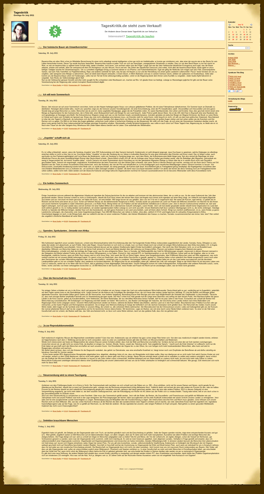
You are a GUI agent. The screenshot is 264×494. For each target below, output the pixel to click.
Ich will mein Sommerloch (56, 94)
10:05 (66, 128)
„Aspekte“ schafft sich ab (56, 138)
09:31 (66, 85)
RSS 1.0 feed (235, 79)
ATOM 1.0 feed (235, 85)
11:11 (66, 316)
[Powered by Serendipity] (236, 110)
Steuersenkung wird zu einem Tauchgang (64, 375)
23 (247, 37)
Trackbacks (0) (86, 85)
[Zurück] (229, 25)
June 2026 (232, 62)
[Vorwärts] (251, 25)
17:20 (66, 269)
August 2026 (233, 58)
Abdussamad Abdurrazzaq (145, 487)
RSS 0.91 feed (235, 77)
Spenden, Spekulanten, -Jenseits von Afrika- (66, 231)
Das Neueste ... (234, 64)
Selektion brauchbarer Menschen (60, 420)
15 (244, 34)
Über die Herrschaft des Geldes (59, 278)
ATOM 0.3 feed (235, 83)
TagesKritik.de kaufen (140, 36)
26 (233, 39)
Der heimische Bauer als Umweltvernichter (65, 47)
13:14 (66, 411)
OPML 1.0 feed (235, 89)
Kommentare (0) (74, 85)
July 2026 (232, 60)
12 (233, 34)
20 (236, 37)
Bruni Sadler (57, 85)
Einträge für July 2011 (24, 15)
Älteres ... (231, 65)
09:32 (66, 458)
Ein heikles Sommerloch (55, 183)
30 (247, 39)
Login (230, 101)
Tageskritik (21, 12)
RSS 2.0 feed (235, 81)
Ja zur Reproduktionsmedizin (58, 325)
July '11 (240, 24)
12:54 (66, 174)
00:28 (66, 221)
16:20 (66, 366)
